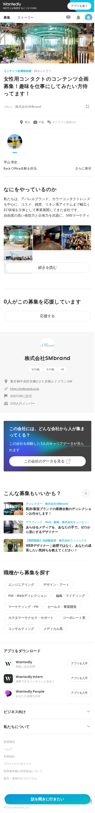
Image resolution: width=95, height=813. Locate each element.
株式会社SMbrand (48, 358)
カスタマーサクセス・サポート (30, 617)
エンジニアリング (21, 584)
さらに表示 (83, 168)
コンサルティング (21, 628)
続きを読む (47, 267)
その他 (35, 369)
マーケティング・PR (23, 606)
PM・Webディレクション (27, 595)
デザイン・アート (56, 584)
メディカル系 (53, 628)
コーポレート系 (74, 617)
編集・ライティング (70, 595)
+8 (62, 369)
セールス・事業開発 (62, 606)
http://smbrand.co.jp (24, 389)
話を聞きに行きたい (47, 799)
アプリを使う (79, 6)
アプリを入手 (79, 663)
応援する (47, 316)
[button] (49, 651)
